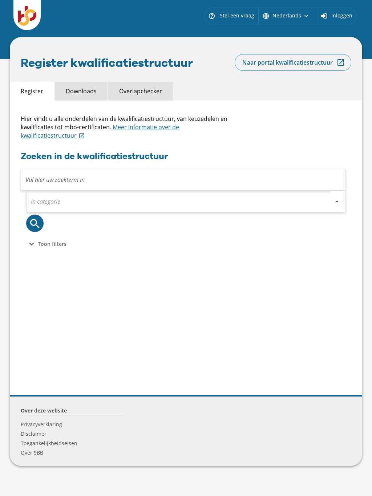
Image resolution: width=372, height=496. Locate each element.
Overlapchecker (140, 91)
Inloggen (341, 15)
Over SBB (32, 452)
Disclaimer (33, 433)
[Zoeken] (35, 223)
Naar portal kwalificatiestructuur (287, 62)
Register (32, 91)
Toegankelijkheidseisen (49, 443)
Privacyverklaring (41, 424)
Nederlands (286, 15)
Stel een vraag (231, 15)
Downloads (81, 91)
